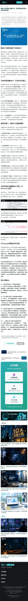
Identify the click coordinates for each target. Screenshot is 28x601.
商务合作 (3, 582)
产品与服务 (3, 571)
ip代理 (6, 6)
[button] (26, 2)
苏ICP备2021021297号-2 (14, 596)
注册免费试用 (10, 343)
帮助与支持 (3, 575)
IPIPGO (2, 6)
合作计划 (3, 578)
